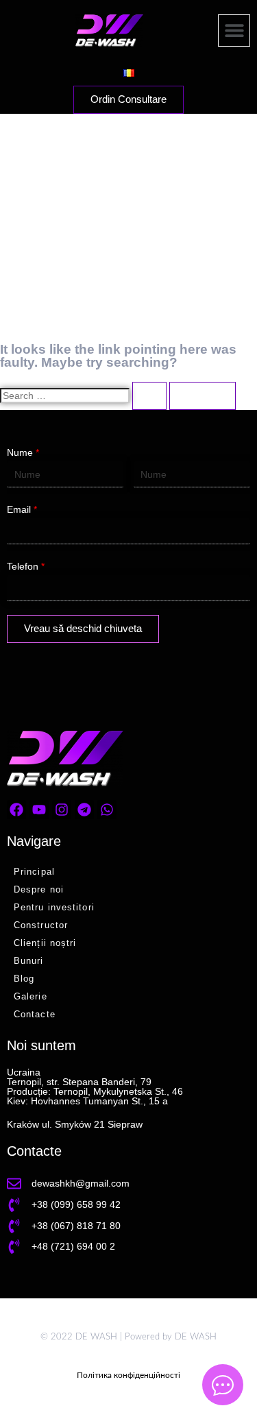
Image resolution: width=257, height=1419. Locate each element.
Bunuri (29, 961)
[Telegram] (84, 809)
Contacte (35, 1014)
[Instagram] (61, 809)
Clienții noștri (45, 943)
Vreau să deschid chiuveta (83, 628)
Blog (24, 978)
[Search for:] (84, 395)
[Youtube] (39, 809)
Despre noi (39, 889)
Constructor (41, 925)
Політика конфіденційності (128, 1375)
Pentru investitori (54, 907)
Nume (23, 452)
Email (22, 509)
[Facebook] (16, 809)
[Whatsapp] (107, 809)
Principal (34, 871)
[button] (234, 30)
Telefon (26, 566)
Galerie (30, 996)
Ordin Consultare (128, 99)
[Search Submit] (149, 396)
